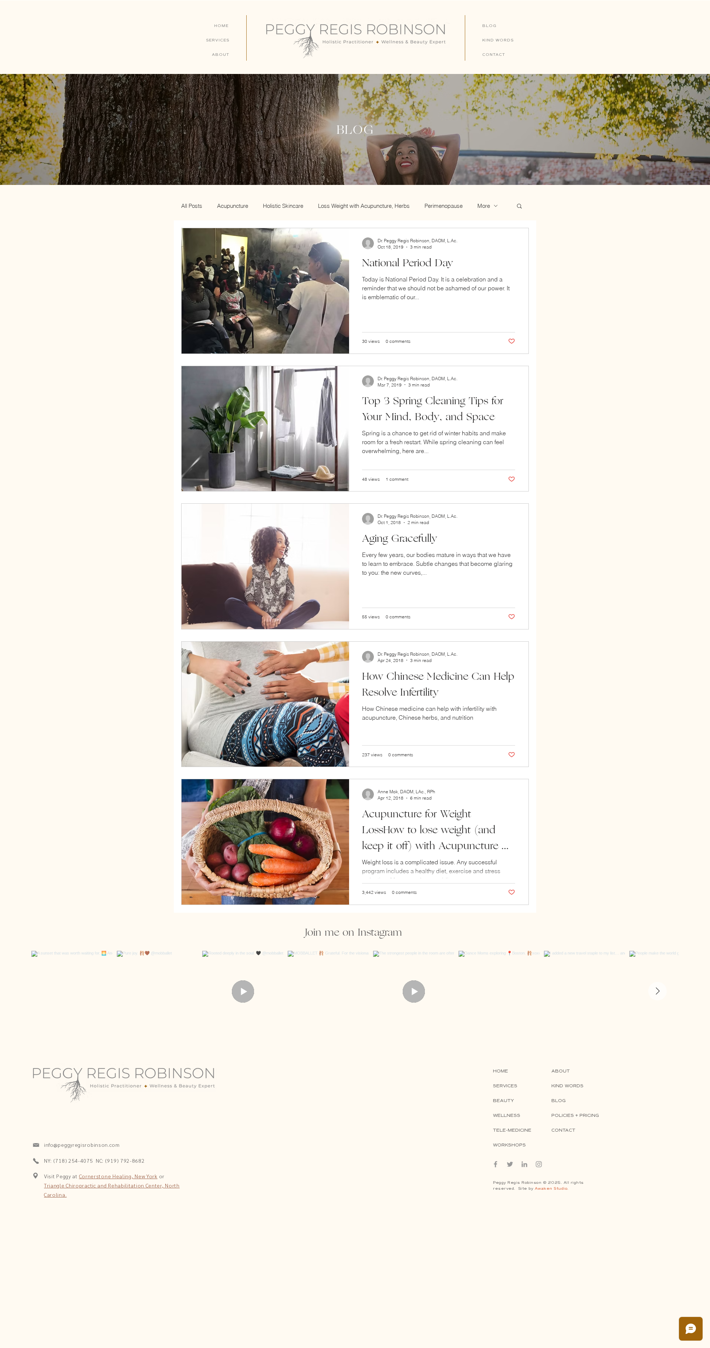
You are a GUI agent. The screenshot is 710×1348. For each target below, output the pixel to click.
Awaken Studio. (552, 1188)
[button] (519, 206)
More (483, 205)
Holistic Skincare (283, 205)
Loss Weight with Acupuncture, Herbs (364, 205)
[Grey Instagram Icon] (539, 1164)
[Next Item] (657, 991)
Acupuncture (232, 205)
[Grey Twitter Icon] (510, 1164)
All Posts (191, 205)
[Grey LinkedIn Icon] (524, 1164)
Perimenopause (444, 205)
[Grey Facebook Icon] (495, 1164)
